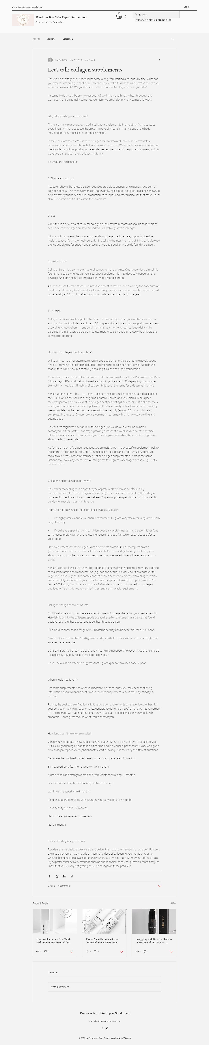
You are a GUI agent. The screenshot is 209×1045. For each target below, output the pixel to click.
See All (173, 903)
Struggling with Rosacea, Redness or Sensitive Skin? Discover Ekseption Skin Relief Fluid (154, 940)
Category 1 (52, 39)
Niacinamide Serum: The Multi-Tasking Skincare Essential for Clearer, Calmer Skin (53, 940)
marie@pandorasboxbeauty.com (27, 7)
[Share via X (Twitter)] (56, 876)
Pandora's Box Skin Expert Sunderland (61, 17)
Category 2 (68, 39)
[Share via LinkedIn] (64, 876)
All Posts (36, 39)
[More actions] (159, 60)
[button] (122, 15)
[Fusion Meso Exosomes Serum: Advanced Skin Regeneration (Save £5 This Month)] (104, 921)
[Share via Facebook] (49, 876)
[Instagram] (106, 1028)
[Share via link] (71, 876)
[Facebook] (102, 1028)
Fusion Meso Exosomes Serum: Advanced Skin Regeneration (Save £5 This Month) (102, 940)
